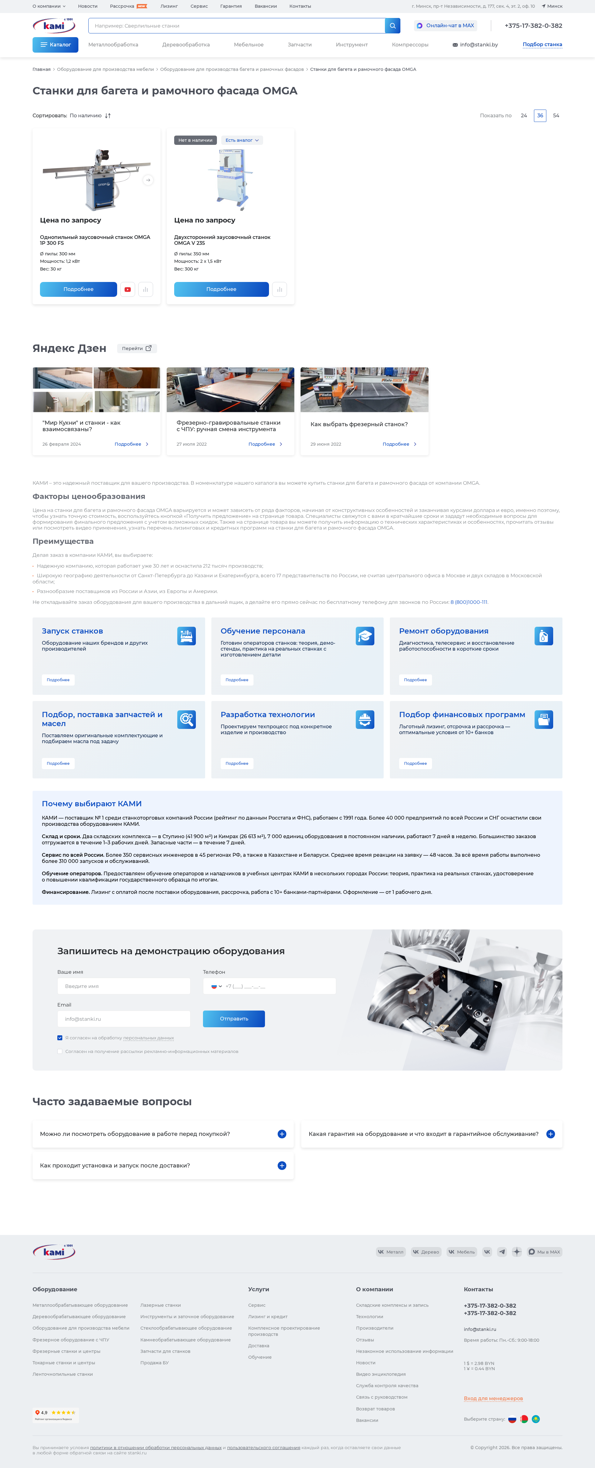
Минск (554, 6)
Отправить (234, 1019)
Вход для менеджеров (493, 1398)
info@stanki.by (479, 45)
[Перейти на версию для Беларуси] (524, 1419)
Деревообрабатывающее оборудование (79, 1316)
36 (540, 116)
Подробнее (79, 289)
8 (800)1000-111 (469, 602)
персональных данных (148, 1038)
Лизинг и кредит (268, 1316)
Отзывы (365, 1340)
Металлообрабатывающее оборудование (80, 1305)
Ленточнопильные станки (63, 1374)
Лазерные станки (160, 1305)
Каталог (60, 45)
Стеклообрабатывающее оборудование (186, 1328)
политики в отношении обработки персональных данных (156, 1447)
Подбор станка (542, 44)
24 (524, 116)
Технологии (369, 1316)
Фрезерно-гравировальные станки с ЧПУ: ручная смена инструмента (228, 426)
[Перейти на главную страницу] (54, 1252)
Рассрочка (122, 6)
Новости (88, 6)
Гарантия (231, 6)
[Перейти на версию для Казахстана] (536, 1419)
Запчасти (300, 45)
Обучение (260, 1357)
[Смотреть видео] (127, 289)
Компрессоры (410, 45)
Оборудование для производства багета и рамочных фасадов (232, 69)
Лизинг (169, 6)
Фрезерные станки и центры (66, 1351)
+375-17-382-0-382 (533, 25)
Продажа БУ (154, 1363)
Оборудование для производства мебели (105, 69)
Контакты (300, 6)
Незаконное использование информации (404, 1351)
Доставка (258, 1346)
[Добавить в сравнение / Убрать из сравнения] (145, 289)
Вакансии (266, 6)
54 (556, 116)
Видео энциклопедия (381, 1374)
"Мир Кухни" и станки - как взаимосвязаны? (81, 426)
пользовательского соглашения (263, 1447)
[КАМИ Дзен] (517, 1252)
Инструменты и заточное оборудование (187, 1316)
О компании (47, 6)
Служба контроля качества (387, 1385)
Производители (375, 1328)
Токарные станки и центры (64, 1363)
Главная (42, 69)
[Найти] (392, 25)
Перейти (132, 348)
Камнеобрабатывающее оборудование (185, 1340)
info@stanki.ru (480, 1329)
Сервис (199, 6)
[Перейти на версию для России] (512, 1419)
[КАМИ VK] (487, 1252)
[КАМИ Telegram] (502, 1252)
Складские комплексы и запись (392, 1305)
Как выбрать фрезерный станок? (359, 424)
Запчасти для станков (165, 1351)
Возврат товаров (375, 1409)
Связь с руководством (382, 1397)
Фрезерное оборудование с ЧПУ (71, 1340)
